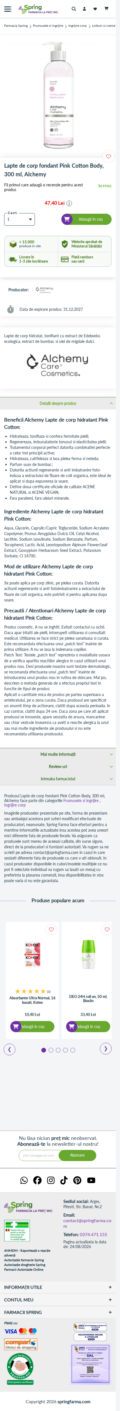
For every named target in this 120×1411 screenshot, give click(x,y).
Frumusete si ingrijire (48, 26)
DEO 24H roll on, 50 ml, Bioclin (88, 999)
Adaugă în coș (32, 1026)
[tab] (58, 403)
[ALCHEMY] (44, 290)
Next (102, 1047)
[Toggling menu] (7, 9)
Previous (6, 1047)
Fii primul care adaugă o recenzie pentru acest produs (43, 187)
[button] (69, 203)
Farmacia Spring (16, 26)
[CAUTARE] (75, 9)
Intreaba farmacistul (58, 778)
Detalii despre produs (58, 403)
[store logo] (26, 9)
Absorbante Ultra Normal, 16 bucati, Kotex (32, 1000)
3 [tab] (58, 1050)
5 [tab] (72, 1050)
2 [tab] (50, 1050)
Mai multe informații (57, 754)
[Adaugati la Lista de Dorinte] (51, 930)
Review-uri (58, 766)
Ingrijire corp (77, 26)
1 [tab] (43, 1050)
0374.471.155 (93, 1234)
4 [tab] (65, 1050)
